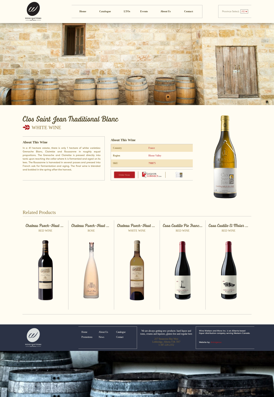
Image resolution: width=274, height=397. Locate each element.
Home (82, 11)
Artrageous (216, 342)
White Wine (46, 127)
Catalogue (105, 11)
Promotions (86, 337)
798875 (152, 163)
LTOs (127, 11)
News (101, 337)
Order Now (124, 175)
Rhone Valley (154, 155)
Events (144, 11)
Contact (188, 11)
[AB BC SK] (244, 11)
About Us (165, 11)
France (151, 148)
